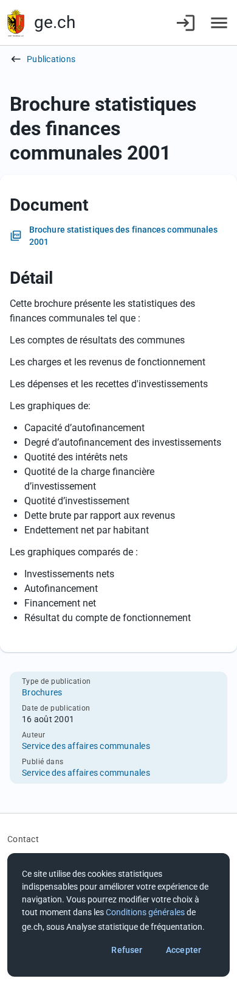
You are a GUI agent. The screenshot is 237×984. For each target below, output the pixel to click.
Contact (23, 839)
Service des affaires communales (86, 746)
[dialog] (118, 915)
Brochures (42, 692)
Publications (51, 59)
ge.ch (54, 22)
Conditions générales (145, 912)
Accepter (183, 950)
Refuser (126, 950)
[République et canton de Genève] (15, 23)
